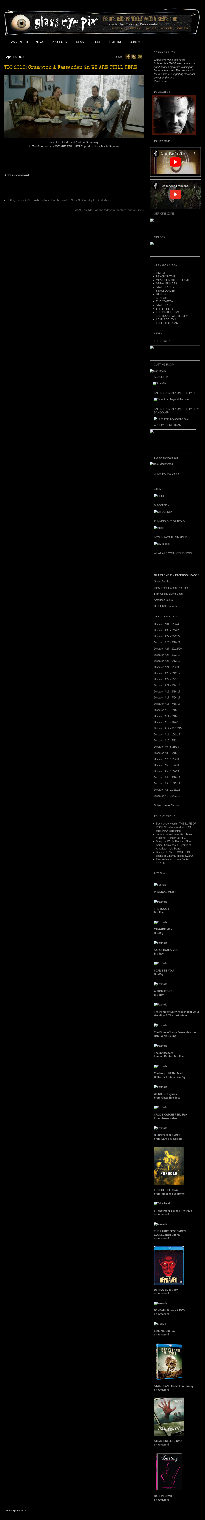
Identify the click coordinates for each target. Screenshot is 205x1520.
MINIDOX (159, 237)
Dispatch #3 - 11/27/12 (167, 783)
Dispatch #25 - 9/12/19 (167, 660)
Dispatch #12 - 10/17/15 (168, 728)
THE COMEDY (164, 301)
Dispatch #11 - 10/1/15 (167, 734)
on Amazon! (170, 1235)
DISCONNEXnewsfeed (167, 606)
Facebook (155, 42)
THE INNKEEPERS (167, 312)
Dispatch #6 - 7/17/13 (166, 765)
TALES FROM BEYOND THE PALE (175, 392)
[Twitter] (133, 56)
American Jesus (163, 599)
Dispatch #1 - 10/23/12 (167, 795)
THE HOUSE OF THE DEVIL (173, 315)
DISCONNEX (161, 505)
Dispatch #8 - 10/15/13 (167, 752)
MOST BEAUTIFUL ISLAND (172, 280)
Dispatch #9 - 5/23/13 (166, 746)
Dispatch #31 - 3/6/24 (166, 624)
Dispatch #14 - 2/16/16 (167, 716)
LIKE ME (161, 272)
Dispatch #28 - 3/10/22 (167, 642)
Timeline (115, 42)
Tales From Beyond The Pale (171, 587)
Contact (136, 42)
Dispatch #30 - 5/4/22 (166, 630)
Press (79, 42)
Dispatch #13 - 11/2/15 (167, 722)
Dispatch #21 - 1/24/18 (167, 685)
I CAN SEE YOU (166, 319)
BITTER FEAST (165, 308)
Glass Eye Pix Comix (166, 473)
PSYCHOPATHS (165, 276)
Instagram (182, 42)
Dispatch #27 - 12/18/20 (168, 648)
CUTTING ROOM (164, 364)
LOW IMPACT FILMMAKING (171, 537)
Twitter (164, 42)
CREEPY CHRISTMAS (167, 424)
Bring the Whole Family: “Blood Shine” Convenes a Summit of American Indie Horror (174, 845)
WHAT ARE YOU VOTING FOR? (173, 553)
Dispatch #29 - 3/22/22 (167, 636)
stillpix (157, 489)
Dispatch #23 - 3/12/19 (167, 673)
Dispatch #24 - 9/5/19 (166, 667)
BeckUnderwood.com (166, 457)
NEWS (40, 42)
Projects (59, 42)
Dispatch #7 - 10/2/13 (166, 759)
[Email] (139, 56)
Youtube (173, 42)
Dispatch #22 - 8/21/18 (167, 679)
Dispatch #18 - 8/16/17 (167, 691)
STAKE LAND (164, 305)
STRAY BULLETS (166, 283)
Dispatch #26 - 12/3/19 (167, 654)
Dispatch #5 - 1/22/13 (166, 771)
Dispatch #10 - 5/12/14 (167, 740)
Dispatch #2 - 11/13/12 (167, 789)
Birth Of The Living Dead (168, 593)
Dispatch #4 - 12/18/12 (167, 777)
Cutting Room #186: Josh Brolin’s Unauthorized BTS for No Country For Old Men (58, 200)
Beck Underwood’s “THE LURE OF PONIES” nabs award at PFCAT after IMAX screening (176, 827)
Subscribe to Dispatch (167, 805)
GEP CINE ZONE (164, 213)
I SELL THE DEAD (167, 322)
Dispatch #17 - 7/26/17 (167, 697)
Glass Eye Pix (17, 42)
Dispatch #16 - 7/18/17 (167, 703)
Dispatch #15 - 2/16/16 (167, 709)
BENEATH (162, 297)
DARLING (161, 294)
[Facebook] (127, 56)
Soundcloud (191, 42)
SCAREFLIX (161, 377)
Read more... (161, 81)
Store (96, 42)
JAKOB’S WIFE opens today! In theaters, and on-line (108, 210)
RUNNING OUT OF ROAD (169, 521)
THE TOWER (162, 341)
